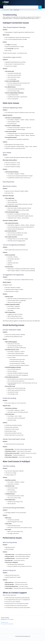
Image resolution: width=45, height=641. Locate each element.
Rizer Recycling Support (5, 9)
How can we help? (9, 619)
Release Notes (5, 622)
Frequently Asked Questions (7, 623)
